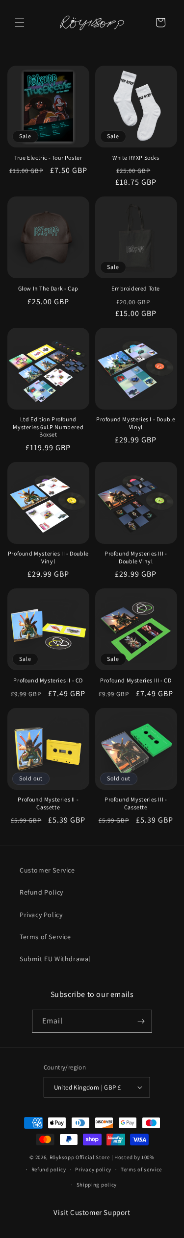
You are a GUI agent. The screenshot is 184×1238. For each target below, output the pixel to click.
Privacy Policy (41, 914)
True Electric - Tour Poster (48, 157)
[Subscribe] (141, 1021)
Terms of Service (45, 936)
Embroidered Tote (135, 288)
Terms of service (141, 1169)
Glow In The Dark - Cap (48, 288)
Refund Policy (41, 892)
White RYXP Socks (135, 157)
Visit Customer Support (91, 1212)
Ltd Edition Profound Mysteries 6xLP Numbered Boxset (48, 426)
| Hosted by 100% (133, 1157)
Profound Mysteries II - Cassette (48, 803)
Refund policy (48, 1169)
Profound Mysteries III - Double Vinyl (136, 557)
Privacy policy (93, 1169)
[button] (19, 22)
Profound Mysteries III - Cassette (136, 803)
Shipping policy (97, 1184)
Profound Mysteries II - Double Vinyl (48, 557)
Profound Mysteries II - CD (48, 680)
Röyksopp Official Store (80, 1157)
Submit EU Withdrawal (55, 958)
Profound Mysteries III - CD (135, 680)
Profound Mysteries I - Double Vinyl (135, 423)
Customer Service (47, 870)
